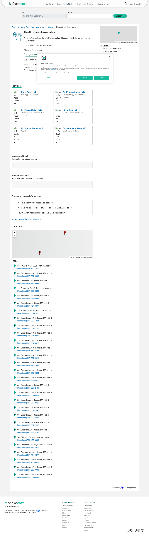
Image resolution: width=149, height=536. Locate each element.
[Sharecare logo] (30, 503)
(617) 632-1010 (32, 313)
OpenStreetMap (80, 257)
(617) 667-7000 (32, 469)
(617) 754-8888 (32, 335)
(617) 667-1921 (32, 365)
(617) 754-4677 (32, 305)
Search (126, 3)
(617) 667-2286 (32, 283)
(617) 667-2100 (32, 328)
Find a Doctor (17, 27)
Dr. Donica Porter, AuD (32, 128)
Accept (101, 77)
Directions (21, 268)
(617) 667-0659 (32, 395)
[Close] (109, 56)
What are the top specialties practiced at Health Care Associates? (45, 207)
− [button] (14, 235)
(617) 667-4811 (32, 358)
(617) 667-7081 (32, 417)
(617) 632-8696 (32, 298)
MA (43, 27)
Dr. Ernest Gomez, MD (74, 92)
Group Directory (32, 27)
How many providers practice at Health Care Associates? (41, 212)
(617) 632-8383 (32, 291)
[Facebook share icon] (128, 530)
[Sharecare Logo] (18, 3)
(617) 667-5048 (32, 477)
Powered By (116, 487)
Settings (48, 77)
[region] (75, 68)
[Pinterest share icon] (142, 530)
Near (70, 12)
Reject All (85, 77)
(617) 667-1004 (32, 320)
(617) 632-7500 (32, 54)
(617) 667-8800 (32, 380)
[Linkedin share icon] (135, 530)
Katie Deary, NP (29, 92)
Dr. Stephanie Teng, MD (74, 128)
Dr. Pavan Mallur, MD (31, 110)
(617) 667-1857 (32, 425)
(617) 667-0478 (32, 343)
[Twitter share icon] (139, 530)
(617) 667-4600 (32, 276)
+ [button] (14, 232)
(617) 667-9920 (32, 402)
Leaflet (72, 257)
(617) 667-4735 (32, 350)
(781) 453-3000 (32, 440)
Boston (50, 27)
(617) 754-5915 (32, 462)
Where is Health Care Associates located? (35, 202)
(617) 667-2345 (32, 410)
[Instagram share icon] (132, 530)
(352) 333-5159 (32, 432)
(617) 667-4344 (32, 373)
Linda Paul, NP (70, 110)
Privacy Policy (53, 69)
